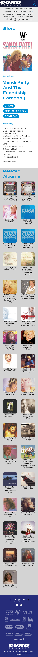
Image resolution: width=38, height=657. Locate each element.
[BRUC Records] (19, 634)
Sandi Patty (9, 76)
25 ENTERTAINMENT (25, 14)
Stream (9, 106)
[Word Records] (18, 612)
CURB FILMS (8, 14)
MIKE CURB (8, 9)
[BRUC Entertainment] (28, 634)
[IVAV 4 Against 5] (30, 619)
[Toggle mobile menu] (35, 2)
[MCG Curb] (9, 626)
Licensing (18, 654)
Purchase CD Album (15, 111)
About (31, 651)
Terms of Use (16, 653)
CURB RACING (11, 11)
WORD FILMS (9, 17)
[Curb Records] (9, 612)
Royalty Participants (26, 653)
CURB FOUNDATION (24, 9)
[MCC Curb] (20, 626)
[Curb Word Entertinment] (19, 639)
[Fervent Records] (29, 626)
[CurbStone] (15, 619)
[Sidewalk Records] (6, 619)
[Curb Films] (10, 634)
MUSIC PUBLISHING (26, 17)
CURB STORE (25, 11)
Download (11, 116)
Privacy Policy (8, 653)
